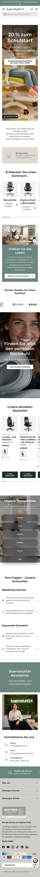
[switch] (35, 867)
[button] (36, 9)
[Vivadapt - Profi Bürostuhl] (10, 424)
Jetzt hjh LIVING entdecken (18, 276)
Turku (20, 526)
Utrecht (20, 551)
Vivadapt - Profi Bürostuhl (9, 438)
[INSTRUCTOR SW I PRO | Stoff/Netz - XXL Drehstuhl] (28, 424)
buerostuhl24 (11, 872)
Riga (19, 559)
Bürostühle (10, 200)
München (20, 534)
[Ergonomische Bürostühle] (28, 189)
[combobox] (20, 14)
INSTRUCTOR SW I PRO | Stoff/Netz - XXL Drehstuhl (28, 439)
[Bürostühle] (10, 189)
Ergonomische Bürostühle (28, 201)
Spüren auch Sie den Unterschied (20, 63)
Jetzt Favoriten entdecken (20, 367)
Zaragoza (20, 517)
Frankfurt (20, 542)
